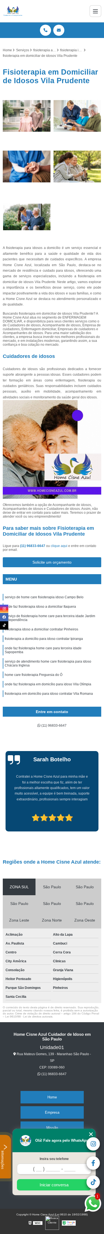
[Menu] (95, 11)
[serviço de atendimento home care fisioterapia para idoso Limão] (27, 166)
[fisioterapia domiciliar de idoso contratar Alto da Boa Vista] (78, 166)
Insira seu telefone (54, 1159)
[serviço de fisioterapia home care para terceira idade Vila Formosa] (27, 217)
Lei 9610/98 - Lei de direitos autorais (28, 1016)
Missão (52, 1128)
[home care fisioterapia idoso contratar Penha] (78, 116)
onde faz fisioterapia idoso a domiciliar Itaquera (40, 607)
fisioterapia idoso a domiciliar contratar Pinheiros (41, 629)
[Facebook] (4, 617)
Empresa (52, 1112)
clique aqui (59, 546)
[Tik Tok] (4, 625)
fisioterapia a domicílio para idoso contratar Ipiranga (44, 639)
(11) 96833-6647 (33, 546)
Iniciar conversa (54, 1184)
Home (52, 1097)
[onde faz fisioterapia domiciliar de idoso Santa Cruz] (27, 116)
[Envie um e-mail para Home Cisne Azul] (58, 30)
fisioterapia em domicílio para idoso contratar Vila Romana (49, 694)
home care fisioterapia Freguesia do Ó (33, 675)
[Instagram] (4, 609)
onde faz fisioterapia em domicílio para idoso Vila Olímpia (48, 684)
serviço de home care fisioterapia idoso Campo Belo (44, 597)
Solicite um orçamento (52, 562)
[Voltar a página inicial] (13, 11)
